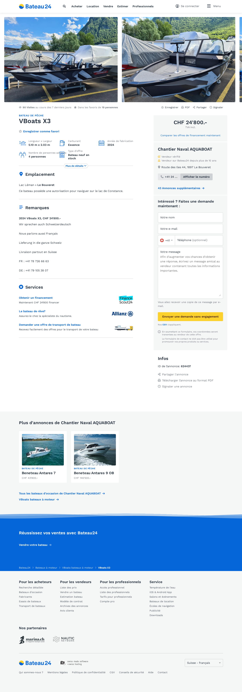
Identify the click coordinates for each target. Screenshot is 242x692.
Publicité (155, 610)
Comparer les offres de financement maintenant (190, 135)
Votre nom (167, 217)
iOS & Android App (161, 592)
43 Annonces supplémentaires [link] (179, 188)
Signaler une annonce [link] (177, 386)
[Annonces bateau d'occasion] (35, 6)
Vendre (108, 6)
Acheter (76, 6)
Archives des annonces (74, 606)
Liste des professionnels (115, 592)
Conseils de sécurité (131, 672)
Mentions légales (57, 672)
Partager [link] (201, 107)
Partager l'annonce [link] (175, 374)
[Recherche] (65, 6)
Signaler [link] (218, 107)
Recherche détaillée (31, 587)
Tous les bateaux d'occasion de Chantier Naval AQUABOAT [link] (60, 493)
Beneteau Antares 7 (39, 473)
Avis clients (67, 610)
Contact (162, 672)
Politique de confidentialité (88, 672)
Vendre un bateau (71, 592)
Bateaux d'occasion (30, 592)
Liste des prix (68, 587)
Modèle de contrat (71, 601)
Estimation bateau (71, 596)
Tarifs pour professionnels (116, 596)
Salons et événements (163, 596)
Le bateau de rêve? (32, 311)
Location (93, 6)
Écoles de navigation (162, 606)
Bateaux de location (162, 601)
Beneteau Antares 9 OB (94, 473)
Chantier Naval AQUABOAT (185, 149)
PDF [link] (187, 107)
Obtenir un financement (36, 297)
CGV (164, 324)
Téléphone (192, 240)
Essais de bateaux (30, 601)
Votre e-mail (168, 228)
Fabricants (25, 596)
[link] (43, 457)
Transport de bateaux (32, 606)
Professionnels (143, 6)
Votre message (170, 251)
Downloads (156, 615)
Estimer (122, 6)
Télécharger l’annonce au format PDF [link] (187, 380)
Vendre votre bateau (33, 545)
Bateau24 (24, 567)
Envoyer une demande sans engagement (190, 316)
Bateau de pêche (31, 115)
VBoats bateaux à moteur (37, 499)
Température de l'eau (162, 587)
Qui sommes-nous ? (31, 672)
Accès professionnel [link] (112, 587)
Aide (150, 672)
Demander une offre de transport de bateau (50, 324)
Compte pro (107, 601)
